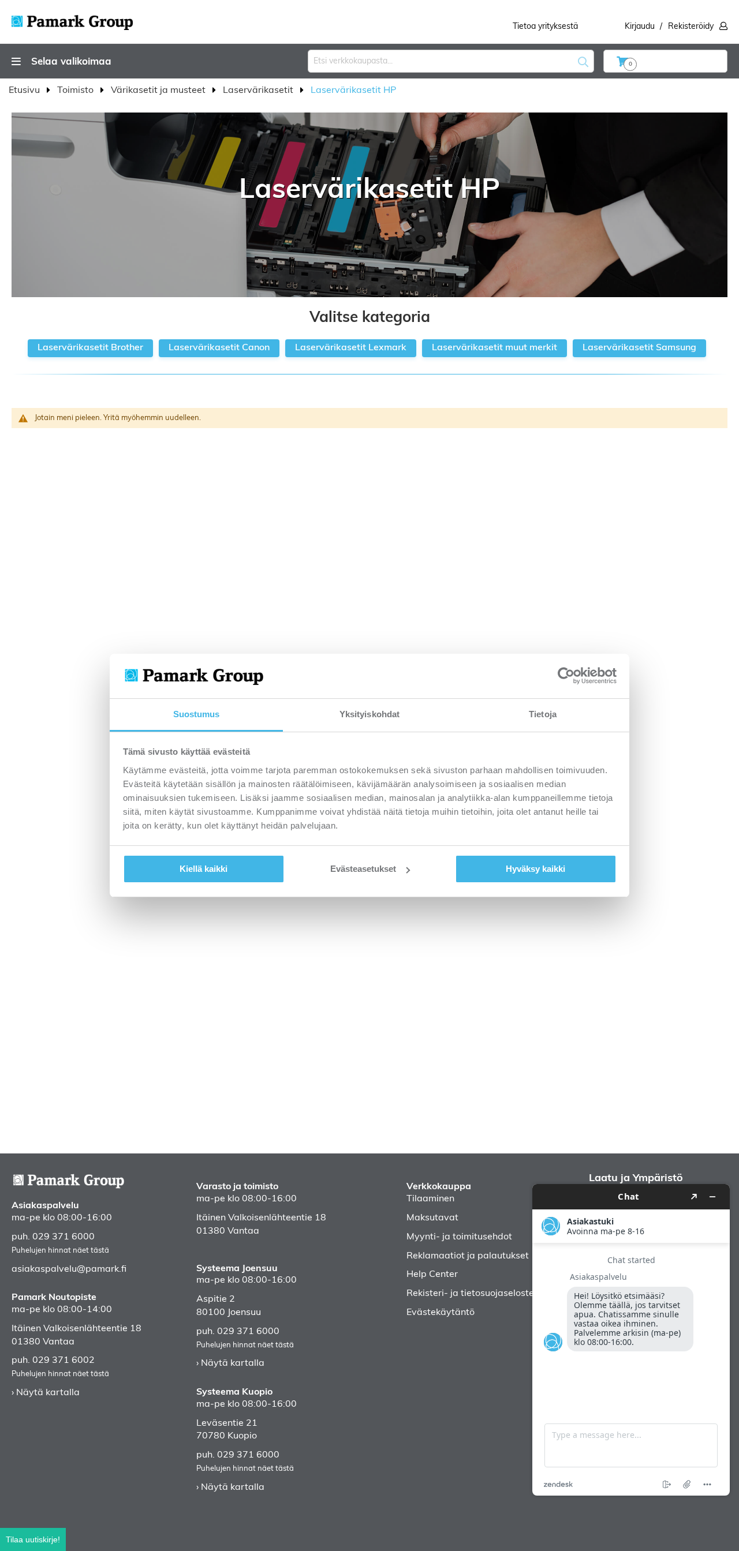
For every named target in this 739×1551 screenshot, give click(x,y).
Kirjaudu (640, 27)
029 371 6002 (63, 1360)
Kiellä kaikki (203, 869)
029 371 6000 (63, 1237)
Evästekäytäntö (440, 1312)
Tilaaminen (430, 1199)
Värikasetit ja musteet (159, 90)
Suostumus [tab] (196, 714)
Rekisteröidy (691, 27)
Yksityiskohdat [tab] (369, 714)
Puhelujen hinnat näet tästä (60, 1250)
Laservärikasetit (259, 90)
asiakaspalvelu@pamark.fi (69, 1269)
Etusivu (25, 90)
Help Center (432, 1274)
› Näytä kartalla (46, 1393)
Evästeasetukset (363, 869)
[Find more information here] (631, 1340)
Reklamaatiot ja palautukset (467, 1256)
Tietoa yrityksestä (545, 27)
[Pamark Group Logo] (72, 19)
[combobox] (451, 61)
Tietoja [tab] (543, 714)
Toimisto (76, 90)
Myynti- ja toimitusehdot (459, 1237)
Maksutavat (432, 1218)
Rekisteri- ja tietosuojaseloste (470, 1293)
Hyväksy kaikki (535, 869)
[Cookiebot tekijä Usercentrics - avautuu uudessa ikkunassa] (566, 675)
